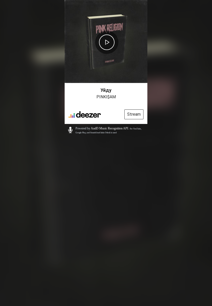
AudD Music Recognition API (109, 128)
